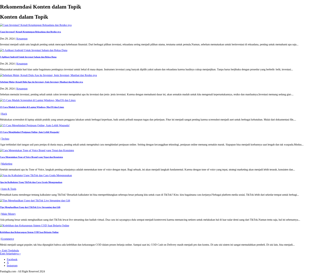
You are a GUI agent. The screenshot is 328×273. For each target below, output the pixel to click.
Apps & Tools (8, 188)
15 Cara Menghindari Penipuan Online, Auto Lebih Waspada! (29, 132)
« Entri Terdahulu (9, 250)
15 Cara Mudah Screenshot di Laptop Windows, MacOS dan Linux (32, 107)
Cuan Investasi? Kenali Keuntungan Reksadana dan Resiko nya (30, 31)
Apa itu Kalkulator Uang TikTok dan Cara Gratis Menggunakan (31, 182)
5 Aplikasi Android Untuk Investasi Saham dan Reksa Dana (28, 57)
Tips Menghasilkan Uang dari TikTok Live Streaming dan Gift (30, 207)
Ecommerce (7, 238)
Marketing (6, 163)
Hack (4, 113)
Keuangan (22, 38)
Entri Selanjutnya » (10, 253)
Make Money (8, 213)
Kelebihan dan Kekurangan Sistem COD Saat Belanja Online (29, 232)
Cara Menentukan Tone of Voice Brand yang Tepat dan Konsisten (31, 157)
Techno (5, 138)
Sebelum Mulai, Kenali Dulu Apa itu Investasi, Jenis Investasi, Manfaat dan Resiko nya (41, 82)
